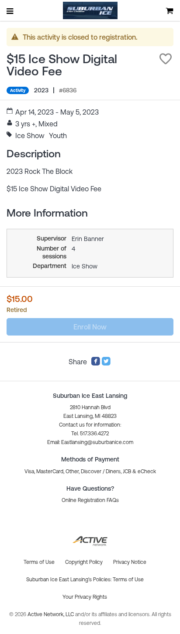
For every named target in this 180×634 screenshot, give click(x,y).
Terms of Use (128, 579)
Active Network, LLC (51, 614)
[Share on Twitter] (106, 363)
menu (10, 10)
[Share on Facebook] (95, 363)
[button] (165, 59)
